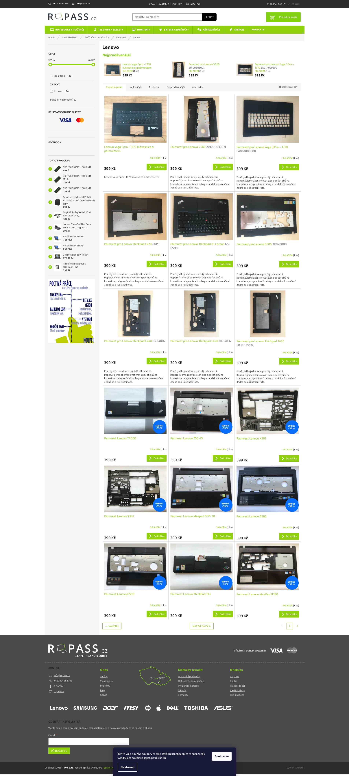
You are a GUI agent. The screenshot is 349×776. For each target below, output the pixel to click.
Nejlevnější (136, 87)
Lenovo (61, 91)
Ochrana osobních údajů (191, 681)
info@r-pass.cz (62, 675)
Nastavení (127, 767)
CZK (280, 4)
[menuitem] (66, 30)
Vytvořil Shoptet (295, 768)
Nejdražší (154, 87)
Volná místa (106, 681)
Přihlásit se (59, 750)
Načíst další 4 (202, 626)
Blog (102, 690)
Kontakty (163, 3)
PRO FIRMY (177, 3)
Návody (182, 690)
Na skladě (62, 76)
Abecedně (198, 87)
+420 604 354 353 (63, 681)
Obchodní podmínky (189, 676)
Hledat (209, 16)
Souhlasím (222, 756)
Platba (233, 681)
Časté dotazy (193, 3)
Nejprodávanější (176, 87)
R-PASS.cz (59, 686)
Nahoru (113, 626)
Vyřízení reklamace (188, 686)
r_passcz (59, 691)
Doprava (234, 676)
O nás (152, 3)
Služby (104, 676)
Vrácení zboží (237, 686)
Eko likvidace (237, 695)
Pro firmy (105, 686)
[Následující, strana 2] (290, 626)
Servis (103, 695)
